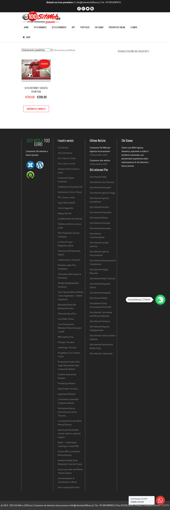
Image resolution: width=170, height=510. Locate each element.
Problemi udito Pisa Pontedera (67, 267)
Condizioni (148, 505)
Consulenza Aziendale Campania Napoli (68, 401)
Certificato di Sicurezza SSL (70, 186)
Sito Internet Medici (98, 298)
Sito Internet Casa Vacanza (102, 182)
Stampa (133, 27)
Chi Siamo (99, 27)
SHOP (28, 37)
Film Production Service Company (69, 235)
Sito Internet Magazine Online (100, 285)
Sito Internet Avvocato (100, 223)
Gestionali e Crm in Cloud (70, 192)
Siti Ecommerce (65, 153)
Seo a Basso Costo (67, 158)
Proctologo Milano (66, 383)
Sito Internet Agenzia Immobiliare (99, 200)
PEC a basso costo (66, 197)
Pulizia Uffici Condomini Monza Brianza (69, 453)
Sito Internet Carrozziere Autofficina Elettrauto (101, 314)
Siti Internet (63, 147)
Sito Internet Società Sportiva (99, 244)
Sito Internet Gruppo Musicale (99, 271)
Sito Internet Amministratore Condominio (103, 262)
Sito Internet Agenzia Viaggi (102, 192)
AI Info (157, 505)
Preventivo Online (117, 27)
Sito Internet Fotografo (100, 292)
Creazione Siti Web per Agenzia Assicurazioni (100, 149)
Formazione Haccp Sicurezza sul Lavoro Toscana (67, 412)
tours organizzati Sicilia (68, 487)
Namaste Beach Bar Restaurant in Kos (67, 306)
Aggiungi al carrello (36, 108)
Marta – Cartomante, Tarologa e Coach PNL (68, 444)
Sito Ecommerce (59, 27)
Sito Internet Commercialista (97, 235)
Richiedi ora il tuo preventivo (59, 2)
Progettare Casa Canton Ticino (69, 354)
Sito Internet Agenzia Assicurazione (99, 253)
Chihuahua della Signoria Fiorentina (69, 276)
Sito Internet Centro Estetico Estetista (103, 337)
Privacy (138, 505)
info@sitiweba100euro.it (88, 2)
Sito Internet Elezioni (99, 207)
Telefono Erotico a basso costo (69, 226)
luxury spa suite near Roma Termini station (70, 471)
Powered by (165, 320)
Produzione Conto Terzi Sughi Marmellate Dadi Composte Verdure (69, 365)
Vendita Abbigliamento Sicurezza (68, 285)
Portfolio (84, 27)
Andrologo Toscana (67, 347)
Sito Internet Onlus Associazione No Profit (100, 305)
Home (26, 27)
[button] (160, 300)
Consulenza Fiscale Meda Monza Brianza (70, 423)
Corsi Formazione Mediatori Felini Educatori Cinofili (69, 328)
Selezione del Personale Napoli (69, 253)
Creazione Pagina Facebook (66, 179)
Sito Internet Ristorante (100, 187)
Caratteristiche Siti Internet (70, 218)
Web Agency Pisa (65, 337)
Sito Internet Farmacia (100, 321)
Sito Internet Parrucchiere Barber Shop (101, 346)
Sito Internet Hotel (98, 176)
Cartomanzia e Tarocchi (69, 259)
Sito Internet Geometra (100, 228)
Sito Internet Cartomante (101, 353)
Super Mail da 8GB (66, 202)
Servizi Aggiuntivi (65, 208)
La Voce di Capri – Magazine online (66, 244)
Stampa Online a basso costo (68, 171)
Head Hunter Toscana (68, 388)
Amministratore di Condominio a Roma (67, 480)
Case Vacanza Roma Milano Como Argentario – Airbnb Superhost (70, 296)
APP (73, 27)
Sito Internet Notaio (99, 217)
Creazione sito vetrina (100, 160)
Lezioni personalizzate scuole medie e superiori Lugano (69, 433)
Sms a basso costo (66, 163)
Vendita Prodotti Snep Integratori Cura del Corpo (70, 462)
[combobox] (63, 50)
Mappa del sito (65, 213)
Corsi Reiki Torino (66, 319)
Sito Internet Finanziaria (100, 212)
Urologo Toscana (66, 342)
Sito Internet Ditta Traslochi (102, 278)
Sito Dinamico (40, 27)
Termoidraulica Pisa (67, 313)
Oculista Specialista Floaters (67, 376)
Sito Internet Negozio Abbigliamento (99, 328)
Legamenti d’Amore (67, 394)
